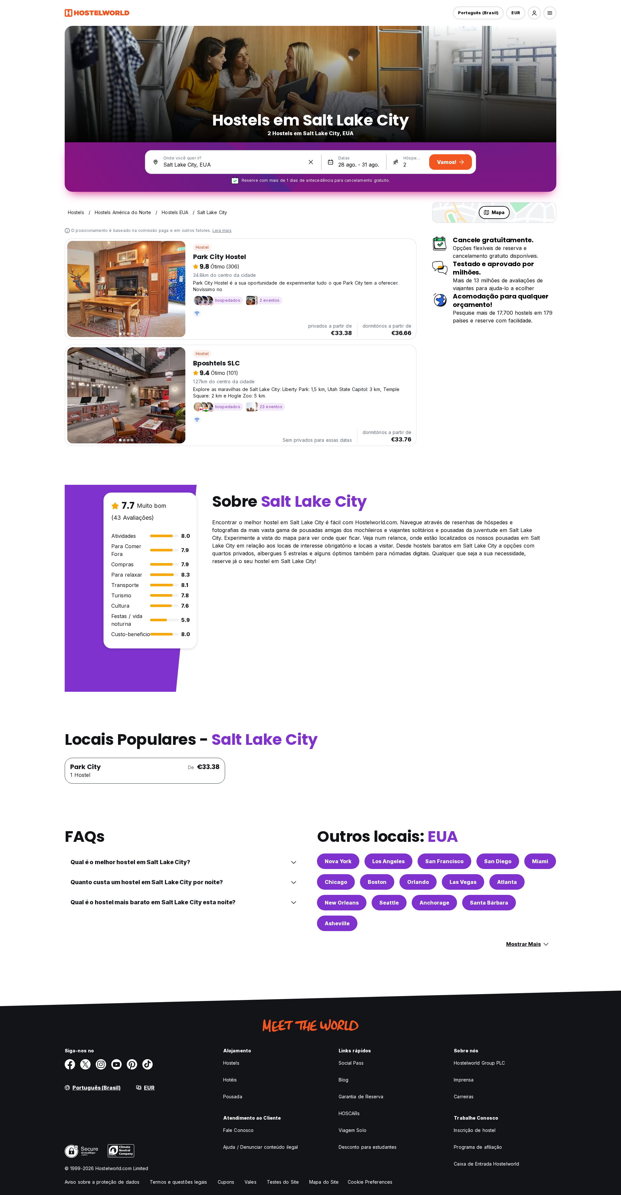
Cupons (226, 1182)
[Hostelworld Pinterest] (132, 1064)
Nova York (338, 861)
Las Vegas (463, 882)
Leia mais (222, 230)
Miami (540, 861)
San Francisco (444, 861)
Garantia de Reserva (361, 1096)
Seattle (389, 902)
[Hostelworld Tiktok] (147, 1064)
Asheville (337, 923)
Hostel (202, 247)
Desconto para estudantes (368, 1147)
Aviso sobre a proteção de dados (102, 1182)
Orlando (418, 882)
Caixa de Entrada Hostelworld (486, 1164)
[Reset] (311, 162)
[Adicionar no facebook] (70, 1064)
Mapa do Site (324, 1182)
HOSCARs (349, 1113)
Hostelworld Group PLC (479, 1063)
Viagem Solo (352, 1130)
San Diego (497, 861)
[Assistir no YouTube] (116, 1064)
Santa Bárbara (489, 902)
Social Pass (351, 1063)
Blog (343, 1079)
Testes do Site (283, 1182)
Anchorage (434, 902)
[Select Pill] (534, 12)
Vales (250, 1182)
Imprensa (464, 1079)
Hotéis (230, 1079)
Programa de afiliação (478, 1147)
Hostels (231, 1063)
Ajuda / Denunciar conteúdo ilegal (260, 1147)
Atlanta (507, 882)
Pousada (232, 1096)
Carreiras (464, 1096)
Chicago (336, 882)
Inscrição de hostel (475, 1130)
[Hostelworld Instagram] (101, 1064)
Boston (377, 882)
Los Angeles (388, 861)
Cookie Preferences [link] (370, 1182)
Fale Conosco (238, 1130)
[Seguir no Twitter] (85, 1064)
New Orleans (342, 902)
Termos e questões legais (178, 1182)
